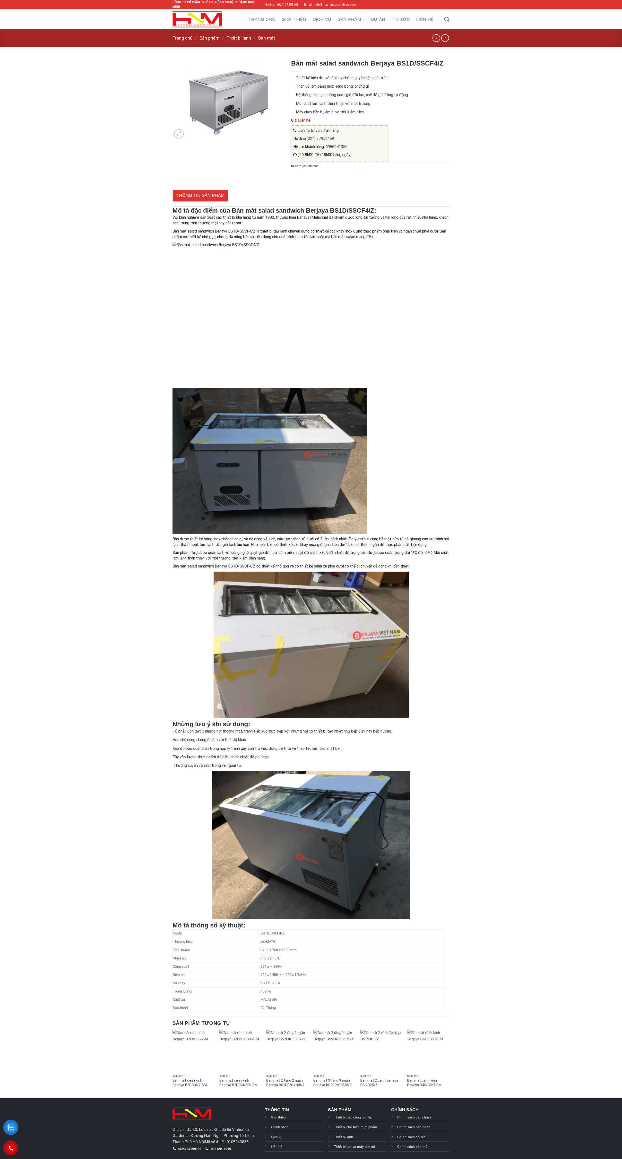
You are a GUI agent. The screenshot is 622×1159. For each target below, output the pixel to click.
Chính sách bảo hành (413, 1127)
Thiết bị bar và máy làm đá (354, 1147)
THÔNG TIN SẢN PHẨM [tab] (200, 195)
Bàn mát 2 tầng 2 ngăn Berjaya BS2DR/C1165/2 (285, 1082)
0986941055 (336, 146)
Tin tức (401, 19)
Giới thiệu (294, 19)
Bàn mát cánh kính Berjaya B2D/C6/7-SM (190, 1082)
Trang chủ (262, 19)
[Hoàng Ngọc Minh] (197, 19)
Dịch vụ (322, 19)
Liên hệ (425, 19)
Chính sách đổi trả (411, 1137)
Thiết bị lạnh (238, 38)
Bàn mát (266, 38)
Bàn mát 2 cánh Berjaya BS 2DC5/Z (379, 1082)
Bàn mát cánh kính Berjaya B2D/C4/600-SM (238, 1082)
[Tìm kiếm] (446, 19)
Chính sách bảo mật (412, 1147)
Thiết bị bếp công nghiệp (353, 1117)
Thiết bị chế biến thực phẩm (355, 1127)
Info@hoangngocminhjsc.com (336, 4)
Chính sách (279, 1127)
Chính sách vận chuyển (415, 1117)
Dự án (378, 19)
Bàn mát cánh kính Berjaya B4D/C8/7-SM (424, 1082)
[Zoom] (179, 134)
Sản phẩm (349, 19)
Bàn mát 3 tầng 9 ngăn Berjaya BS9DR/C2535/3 (332, 1082)
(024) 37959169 (320, 138)
